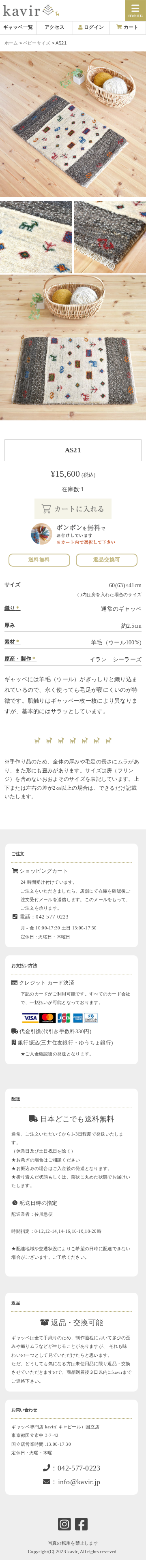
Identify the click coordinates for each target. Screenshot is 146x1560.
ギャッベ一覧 (18, 27)
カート (130, 27)
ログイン (93, 27)
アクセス (54, 27)
